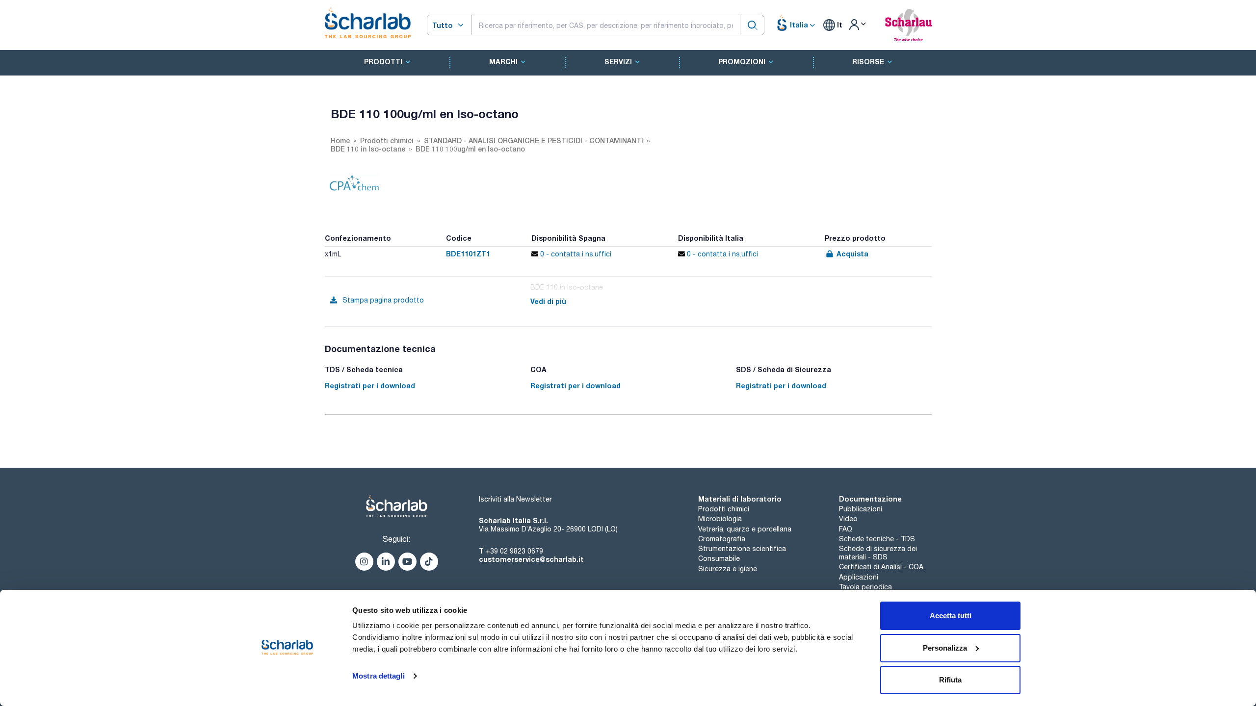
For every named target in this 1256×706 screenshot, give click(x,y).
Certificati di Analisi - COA (881, 567)
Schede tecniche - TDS (877, 539)
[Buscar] (752, 25)
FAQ (845, 529)
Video (848, 519)
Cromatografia (721, 539)
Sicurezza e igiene (727, 569)
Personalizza (945, 648)
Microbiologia (720, 519)
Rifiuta (950, 680)
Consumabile (719, 558)
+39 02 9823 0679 (514, 551)
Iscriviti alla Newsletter (515, 499)
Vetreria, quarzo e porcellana (744, 529)
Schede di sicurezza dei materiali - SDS (878, 553)
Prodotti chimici (723, 509)
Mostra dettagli (378, 676)
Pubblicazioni (860, 509)
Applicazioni (858, 577)
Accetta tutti (950, 615)
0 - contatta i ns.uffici (574, 254)
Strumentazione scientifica (742, 549)
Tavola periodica (865, 587)
